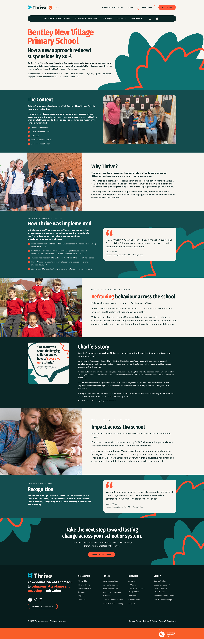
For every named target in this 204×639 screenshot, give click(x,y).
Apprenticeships (110, 581)
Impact (121, 18)
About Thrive (84, 581)
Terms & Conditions (167, 621)
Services (82, 599)
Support (130, 7)
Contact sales (160, 581)
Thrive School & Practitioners (160, 590)
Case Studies (134, 599)
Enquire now (167, 7)
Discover (136, 18)
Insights (131, 603)
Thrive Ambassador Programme (136, 590)
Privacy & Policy (150, 621)
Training (107, 18)
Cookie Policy (135, 621)
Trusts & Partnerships (85, 18)
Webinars (132, 596)
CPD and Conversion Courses (112, 594)
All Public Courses (111, 585)
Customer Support (162, 585)
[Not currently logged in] (150, 19)
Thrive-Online (146, 7)
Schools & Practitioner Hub (112, 7)
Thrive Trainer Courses (113, 599)
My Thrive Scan (84, 588)
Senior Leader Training (113, 603)
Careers (81, 592)
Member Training (110, 589)
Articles (131, 581)
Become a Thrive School (56, 18)
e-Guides (132, 585)
